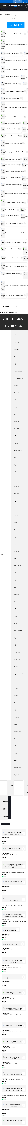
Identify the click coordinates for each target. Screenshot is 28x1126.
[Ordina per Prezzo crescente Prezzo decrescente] (11, 306)
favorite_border (24, 833)
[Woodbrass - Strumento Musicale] (13, 6)
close (1, 10)
